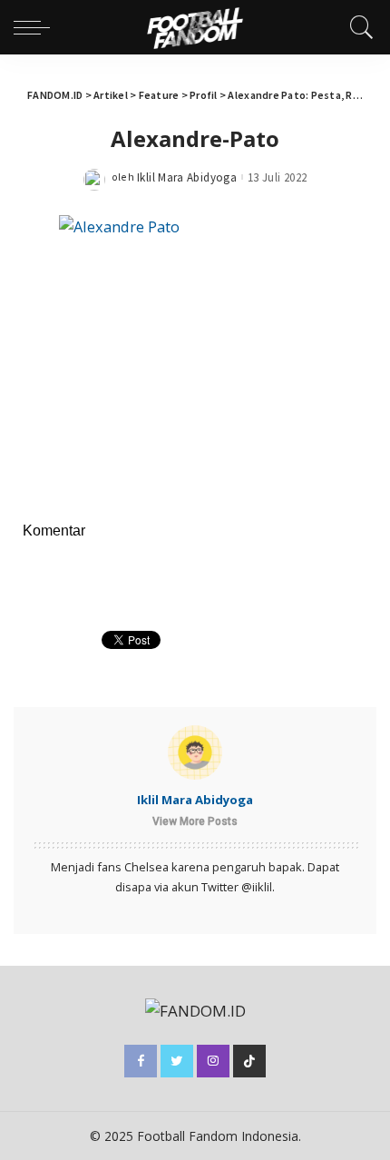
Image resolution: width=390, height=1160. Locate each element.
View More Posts (195, 821)
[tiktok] (249, 1061)
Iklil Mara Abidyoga (187, 177)
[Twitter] (177, 1061)
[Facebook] (140, 1061)
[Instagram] (213, 1061)
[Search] (357, 27)
